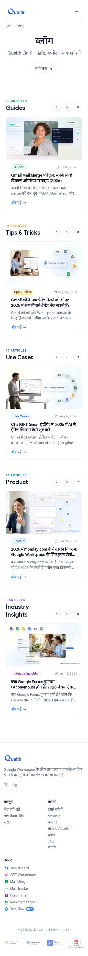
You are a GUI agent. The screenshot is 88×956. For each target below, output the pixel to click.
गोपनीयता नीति (14, 816)
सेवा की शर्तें (12, 809)
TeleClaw (21, 909)
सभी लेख (41, 69)
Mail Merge (18, 882)
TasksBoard (19, 868)
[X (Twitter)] (6, 785)
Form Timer (19, 895)
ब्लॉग (51, 835)
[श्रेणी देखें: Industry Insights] (77, 614)
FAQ (51, 841)
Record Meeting (22, 902)
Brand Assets (58, 828)
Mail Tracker (19, 888)
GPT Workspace (23, 875)
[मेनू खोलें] (76, 11)
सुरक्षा (7, 822)
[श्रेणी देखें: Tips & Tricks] (77, 232)
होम (8, 26)
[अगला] (67, 107)
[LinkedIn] (15, 785)
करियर (52, 822)
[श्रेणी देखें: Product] (77, 481)
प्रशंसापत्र (54, 816)
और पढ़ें (44, 203)
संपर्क (52, 847)
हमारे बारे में (55, 809)
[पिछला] (56, 107)
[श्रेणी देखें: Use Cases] (77, 357)
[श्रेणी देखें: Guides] (77, 107)
